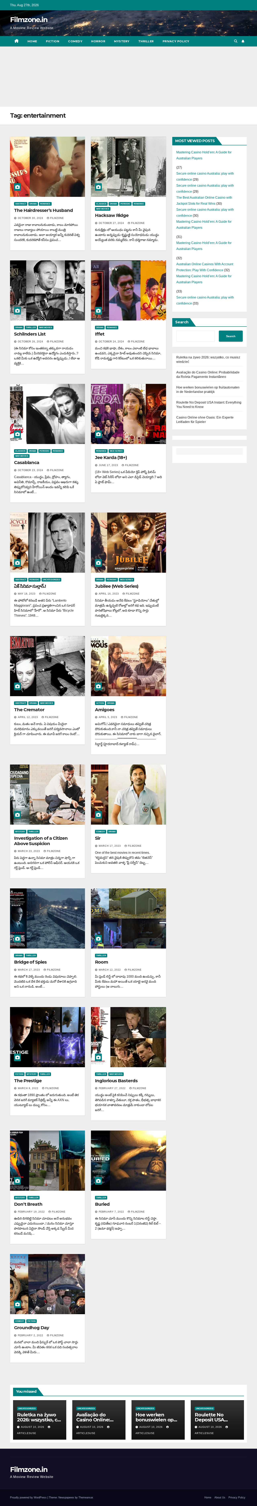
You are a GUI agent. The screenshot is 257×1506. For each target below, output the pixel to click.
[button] (235, 41)
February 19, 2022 (32, 1211)
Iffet (99, 334)
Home (32, 41)
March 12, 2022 (110, 969)
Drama (33, 204)
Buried (102, 1204)
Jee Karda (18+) (111, 457)
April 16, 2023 (109, 593)
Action (100, 703)
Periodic (125, 204)
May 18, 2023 (27, 593)
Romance (45, 204)
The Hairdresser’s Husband (43, 210)
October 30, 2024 (31, 218)
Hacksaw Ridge (111, 215)
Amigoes (104, 709)
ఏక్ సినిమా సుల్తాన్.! (30, 586)
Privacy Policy (176, 41)
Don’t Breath (28, 1204)
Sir (97, 838)
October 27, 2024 (112, 223)
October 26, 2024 (31, 341)
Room (101, 962)
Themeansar (86, 1497)
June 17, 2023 (109, 465)
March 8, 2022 (28, 1088)
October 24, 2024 (112, 341)
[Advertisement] (128, 77)
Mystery (122, 41)
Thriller (146, 41)
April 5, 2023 (108, 717)
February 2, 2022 (31, 1335)
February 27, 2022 (112, 1088)
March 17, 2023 (110, 846)
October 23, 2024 (31, 470)
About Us (219, 1497)
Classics (101, 204)
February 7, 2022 (112, 1211)
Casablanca (26, 462)
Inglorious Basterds (116, 1080)
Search (182, 322)
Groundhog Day (31, 1327)
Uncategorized (51, 580)
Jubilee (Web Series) (116, 586)
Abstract (20, 204)
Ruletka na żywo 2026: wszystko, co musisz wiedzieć (38, 1420)
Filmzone (57, 218)
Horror (98, 41)
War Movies (102, 209)
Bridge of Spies (30, 962)
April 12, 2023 (28, 717)
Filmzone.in (28, 19)
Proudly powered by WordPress (28, 1497)
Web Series (116, 451)
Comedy (75, 41)
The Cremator (29, 709)
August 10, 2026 (33, 1427)
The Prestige (28, 1080)
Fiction (52, 41)
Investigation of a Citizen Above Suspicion (40, 840)
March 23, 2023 (29, 851)
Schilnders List (30, 334)
